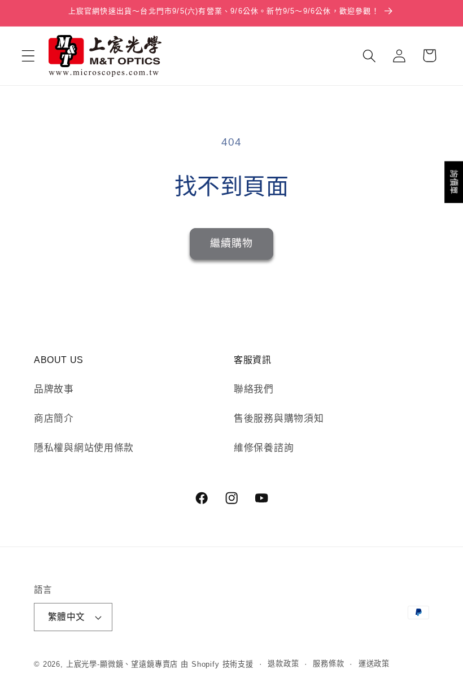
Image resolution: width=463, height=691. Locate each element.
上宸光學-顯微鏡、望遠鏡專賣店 (122, 664)
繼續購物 (232, 243)
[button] (28, 56)
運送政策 (374, 663)
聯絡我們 (254, 389)
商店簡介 (54, 418)
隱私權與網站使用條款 (84, 448)
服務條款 (328, 663)
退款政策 (283, 663)
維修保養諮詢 (264, 448)
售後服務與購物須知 (279, 418)
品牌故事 (54, 389)
